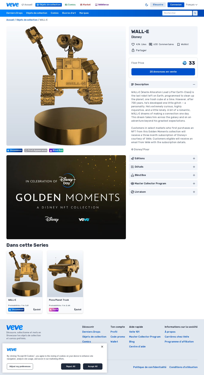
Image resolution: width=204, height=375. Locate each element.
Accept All (93, 366)
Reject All (70, 366)
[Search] (195, 13)
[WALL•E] (24, 296)
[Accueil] (12, 5)
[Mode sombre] (146, 5)
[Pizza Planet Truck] (65, 296)
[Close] (102, 346)
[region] (54, 358)
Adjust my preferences (20, 366)
